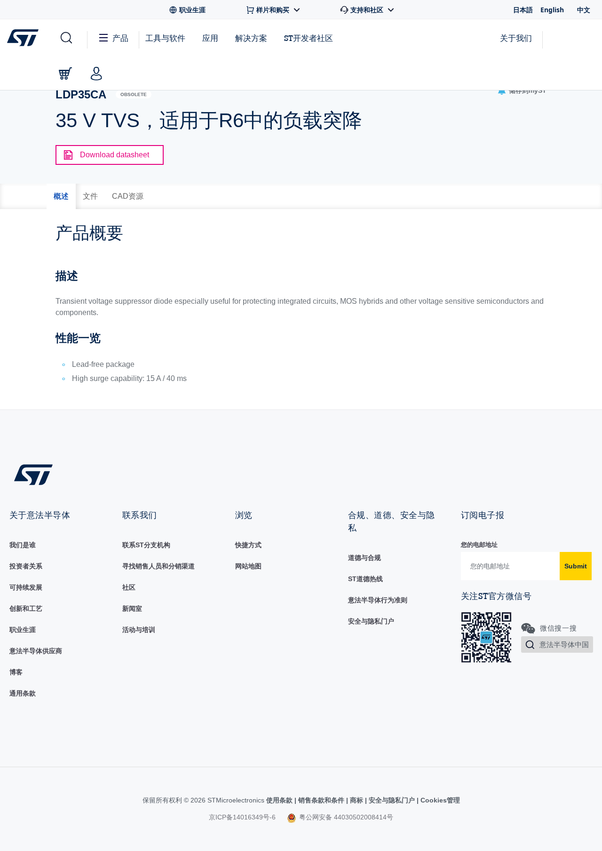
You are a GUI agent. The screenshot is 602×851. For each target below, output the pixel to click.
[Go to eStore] (65, 73)
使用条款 (280, 800)
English (552, 9)
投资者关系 (25, 566)
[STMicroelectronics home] (24, 37)
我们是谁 (22, 545)
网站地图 (248, 566)
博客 (16, 672)
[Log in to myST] (96, 73)
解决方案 (251, 38)
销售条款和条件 (321, 800)
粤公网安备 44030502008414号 (345, 817)
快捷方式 (248, 545)
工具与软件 (165, 38)
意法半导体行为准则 (377, 600)
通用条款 (22, 693)
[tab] (61, 196)
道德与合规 (364, 557)
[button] (65, 38)
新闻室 (132, 608)
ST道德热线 (365, 579)
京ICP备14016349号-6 (242, 817)
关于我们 (516, 38)
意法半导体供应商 (35, 651)
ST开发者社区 (308, 38)
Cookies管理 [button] (439, 800)
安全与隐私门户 (371, 621)
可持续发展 (25, 587)
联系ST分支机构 (146, 545)
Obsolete (133, 94)
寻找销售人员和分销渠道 (158, 566)
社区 (128, 587)
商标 (356, 800)
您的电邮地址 (479, 544)
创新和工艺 (25, 608)
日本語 (523, 9)
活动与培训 (138, 629)
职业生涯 (22, 629)
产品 (120, 38)
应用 (210, 38)
